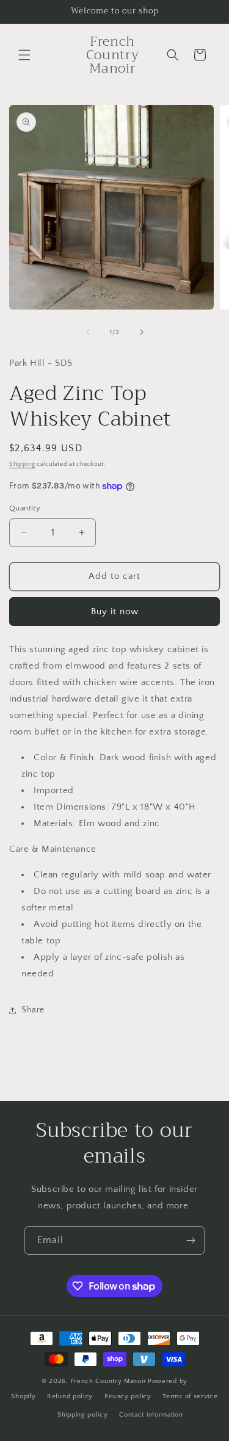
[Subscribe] (190, 1240)
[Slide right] (141, 332)
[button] (24, 55)
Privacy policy (127, 1396)
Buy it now (115, 611)
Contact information (151, 1414)
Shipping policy (82, 1414)
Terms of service (189, 1396)
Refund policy (70, 1396)
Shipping (22, 464)
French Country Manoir (109, 1381)
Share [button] (33, 1010)
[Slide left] (88, 332)
